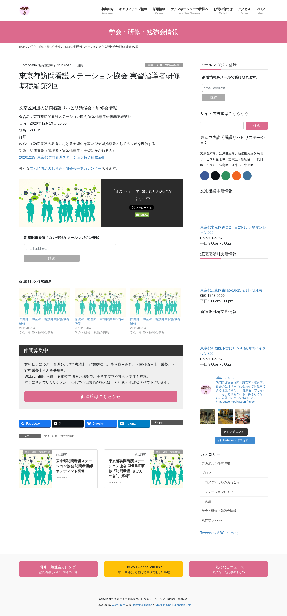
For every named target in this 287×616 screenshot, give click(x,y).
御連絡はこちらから (101, 396)
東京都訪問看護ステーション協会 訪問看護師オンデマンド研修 (74, 466)
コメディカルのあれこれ (222, 482)
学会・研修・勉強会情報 (164, 65)
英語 (208, 501)
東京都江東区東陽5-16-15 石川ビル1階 (231, 290)
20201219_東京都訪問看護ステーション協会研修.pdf (61, 157)
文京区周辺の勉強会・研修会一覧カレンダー (66, 168)
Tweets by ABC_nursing (219, 533)
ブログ (206, 473)
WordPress (118, 605)
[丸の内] (207, 416)
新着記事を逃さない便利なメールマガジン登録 (61, 237)
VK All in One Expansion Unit (173, 605)
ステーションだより (219, 492)
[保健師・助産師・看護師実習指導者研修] (44, 302)
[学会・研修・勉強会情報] (35, 458)
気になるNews (212, 520)
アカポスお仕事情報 (216, 463)
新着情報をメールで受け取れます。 (231, 77)
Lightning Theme (142, 605)
